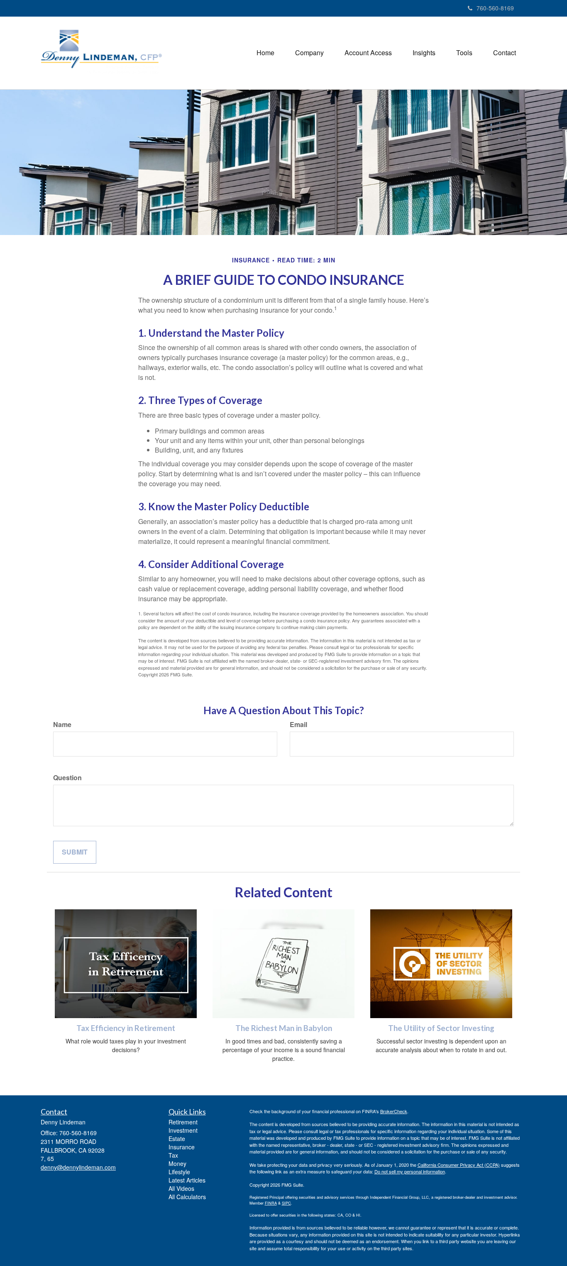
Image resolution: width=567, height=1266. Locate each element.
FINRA (271, 1203)
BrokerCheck (393, 1111)
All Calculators (187, 1197)
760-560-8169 (495, 8)
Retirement (183, 1122)
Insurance (182, 1147)
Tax (173, 1155)
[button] (309, 52)
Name (62, 724)
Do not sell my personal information (409, 1171)
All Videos (181, 1188)
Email (298, 724)
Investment (183, 1130)
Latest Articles (187, 1180)
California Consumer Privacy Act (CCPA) (459, 1164)
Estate (177, 1138)
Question (67, 777)
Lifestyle (179, 1172)
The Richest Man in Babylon (283, 1028)
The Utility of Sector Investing (441, 1028)
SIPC (286, 1203)
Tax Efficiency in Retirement (125, 1028)
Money (177, 1163)
